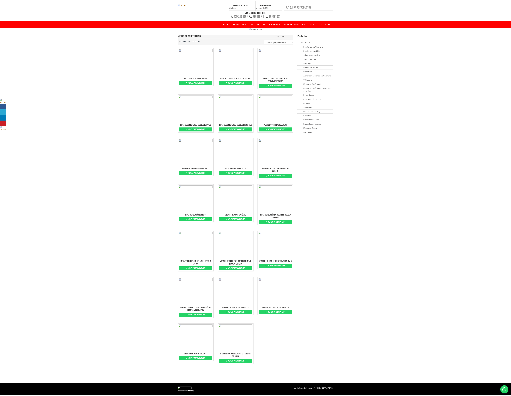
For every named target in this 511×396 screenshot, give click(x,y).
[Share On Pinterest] (3, 123)
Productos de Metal (311, 120)
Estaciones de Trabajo (312, 99)
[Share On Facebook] (3, 106)
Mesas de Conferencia (312, 84)
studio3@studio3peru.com (304, 388)
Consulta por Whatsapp (196, 83)
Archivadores (308, 132)
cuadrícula (287, 36)
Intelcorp (191, 391)
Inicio (180, 41)
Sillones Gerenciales (311, 55)
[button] (504, 389)
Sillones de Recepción (312, 67)
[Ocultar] (3, 128)
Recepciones (308, 95)
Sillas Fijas (307, 63)
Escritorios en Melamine (313, 47)
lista (291, 36)
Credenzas (307, 72)
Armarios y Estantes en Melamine (317, 76)
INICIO (318, 388)
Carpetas (307, 116)
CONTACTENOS (327, 388)
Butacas (306, 103)
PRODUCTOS (306, 43)
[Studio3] (182, 5)
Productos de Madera (312, 124)
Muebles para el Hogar (312, 111)
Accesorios (307, 107)
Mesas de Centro (310, 128)
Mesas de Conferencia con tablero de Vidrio (317, 89)
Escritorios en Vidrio (311, 51)
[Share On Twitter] (3, 112)
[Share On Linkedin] (3, 118)
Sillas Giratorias (309, 59)
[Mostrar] (3, 101)
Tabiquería (307, 80)
